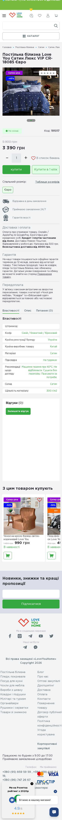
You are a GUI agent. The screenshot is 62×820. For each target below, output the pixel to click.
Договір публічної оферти (49, 714)
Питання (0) (44, 311)
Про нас (42, 676)
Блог (40, 672)
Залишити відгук (18, 411)
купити (16, 169)
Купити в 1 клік (45, 169)
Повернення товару (45, 705)
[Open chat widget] (54, 812)
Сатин (41, 47)
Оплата (42, 694)
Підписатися (31, 604)
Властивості (10, 311)
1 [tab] (31, 120)
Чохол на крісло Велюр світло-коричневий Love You (22, 537)
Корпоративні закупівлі (47, 746)
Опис (27, 311)
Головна (6, 47)
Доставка (43, 690)
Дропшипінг (45, 685)
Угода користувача (46, 732)
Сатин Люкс (54, 47)
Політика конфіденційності (49, 723)
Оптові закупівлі (48, 681)
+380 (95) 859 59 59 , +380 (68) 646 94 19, (30, 774)
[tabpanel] (31, 91)
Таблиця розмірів (47, 182)
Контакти (43, 699)
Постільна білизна (24, 47)
